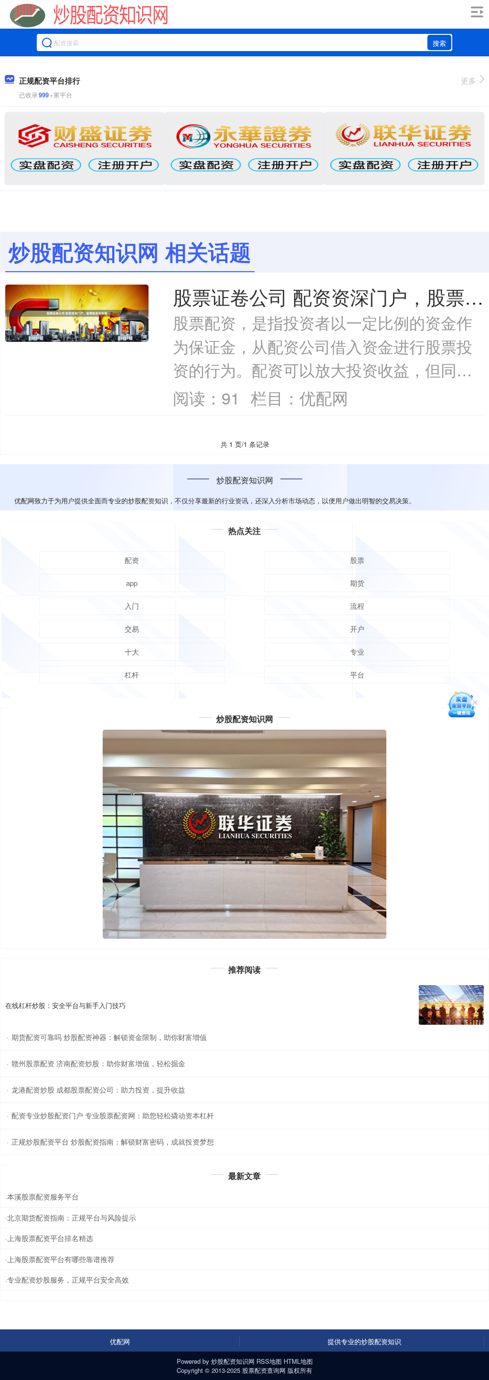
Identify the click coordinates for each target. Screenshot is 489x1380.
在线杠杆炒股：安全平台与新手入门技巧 (65, 1005)
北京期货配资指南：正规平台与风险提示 (71, 1217)
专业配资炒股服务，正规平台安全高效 (68, 1279)
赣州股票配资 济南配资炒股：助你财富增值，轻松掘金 (98, 1063)
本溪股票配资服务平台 (43, 1196)
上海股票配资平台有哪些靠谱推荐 (61, 1259)
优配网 (120, 1341)
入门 (132, 606)
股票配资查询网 (264, 1370)
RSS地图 (269, 1361)
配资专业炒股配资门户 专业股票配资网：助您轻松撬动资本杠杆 (112, 1115)
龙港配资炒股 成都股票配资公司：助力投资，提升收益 (98, 1089)
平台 (357, 674)
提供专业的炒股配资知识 (364, 1341)
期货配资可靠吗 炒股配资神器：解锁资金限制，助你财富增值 (109, 1037)
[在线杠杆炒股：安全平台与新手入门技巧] (451, 1005)
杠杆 (132, 674)
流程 (357, 606)
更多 (468, 80)
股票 (357, 560)
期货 (357, 583)
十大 (132, 652)
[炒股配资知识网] (89, 16)
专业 (357, 652)
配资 (132, 560)
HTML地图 (298, 1361)
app (132, 583)
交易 (132, 629)
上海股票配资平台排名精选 (50, 1238)
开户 (357, 629)
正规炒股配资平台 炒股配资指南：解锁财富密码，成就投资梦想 (112, 1141)
